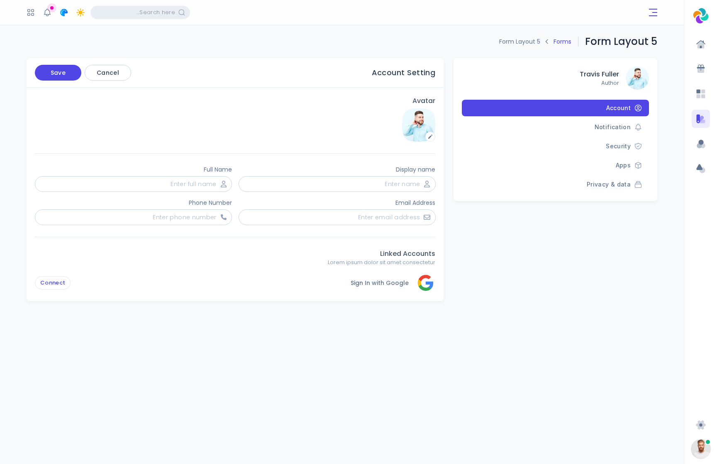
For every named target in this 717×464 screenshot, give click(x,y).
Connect (52, 283)
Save (58, 73)
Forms (562, 41)
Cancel (108, 73)
